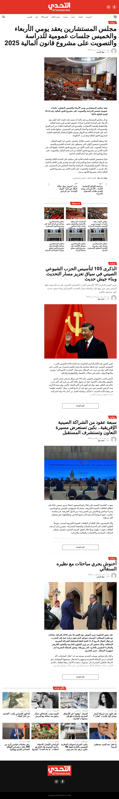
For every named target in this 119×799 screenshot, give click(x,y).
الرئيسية (88, 17)
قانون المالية (91, 178)
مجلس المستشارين (79, 178)
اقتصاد (80, 17)
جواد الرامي (100, 52)
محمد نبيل (101, 299)
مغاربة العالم (55, 17)
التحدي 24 (44, 17)
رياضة (73, 17)
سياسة (65, 17)
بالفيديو (30, 17)
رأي (37, 17)
